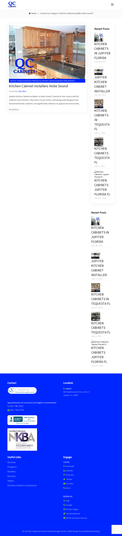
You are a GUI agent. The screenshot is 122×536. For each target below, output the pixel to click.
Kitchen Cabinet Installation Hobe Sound (25, 81)
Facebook (69, 466)
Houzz (68, 488)
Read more (14, 109)
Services (11, 462)
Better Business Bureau (76, 518)
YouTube (69, 483)
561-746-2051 (17, 406)
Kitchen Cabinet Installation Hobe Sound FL (58, 81)
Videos (10, 480)
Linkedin (69, 470)
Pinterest (69, 475)
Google (68, 505)
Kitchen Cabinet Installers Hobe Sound (38, 86)
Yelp (67, 500)
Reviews (11, 476)
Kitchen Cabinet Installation (22, 485)
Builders (11, 471)
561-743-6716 (17, 409)
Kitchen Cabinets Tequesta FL (101, 327)
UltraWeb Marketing (91, 531)
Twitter (68, 479)
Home (34, 13)
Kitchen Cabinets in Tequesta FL (101, 299)
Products (12, 466)
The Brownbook (72, 513)
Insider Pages (72, 509)
